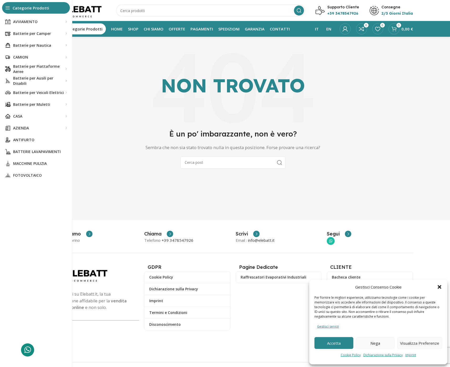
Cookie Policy (351, 355)
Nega (375, 343)
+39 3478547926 (177, 240)
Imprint (410, 355)
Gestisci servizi (328, 326)
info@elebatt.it (261, 240)
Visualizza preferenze (419, 343)
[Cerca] (299, 10)
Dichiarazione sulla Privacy (383, 355)
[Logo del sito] (79, 10)
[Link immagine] (83, 274)
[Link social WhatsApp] (331, 241)
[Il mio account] (345, 29)
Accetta (334, 343)
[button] (439, 287)
